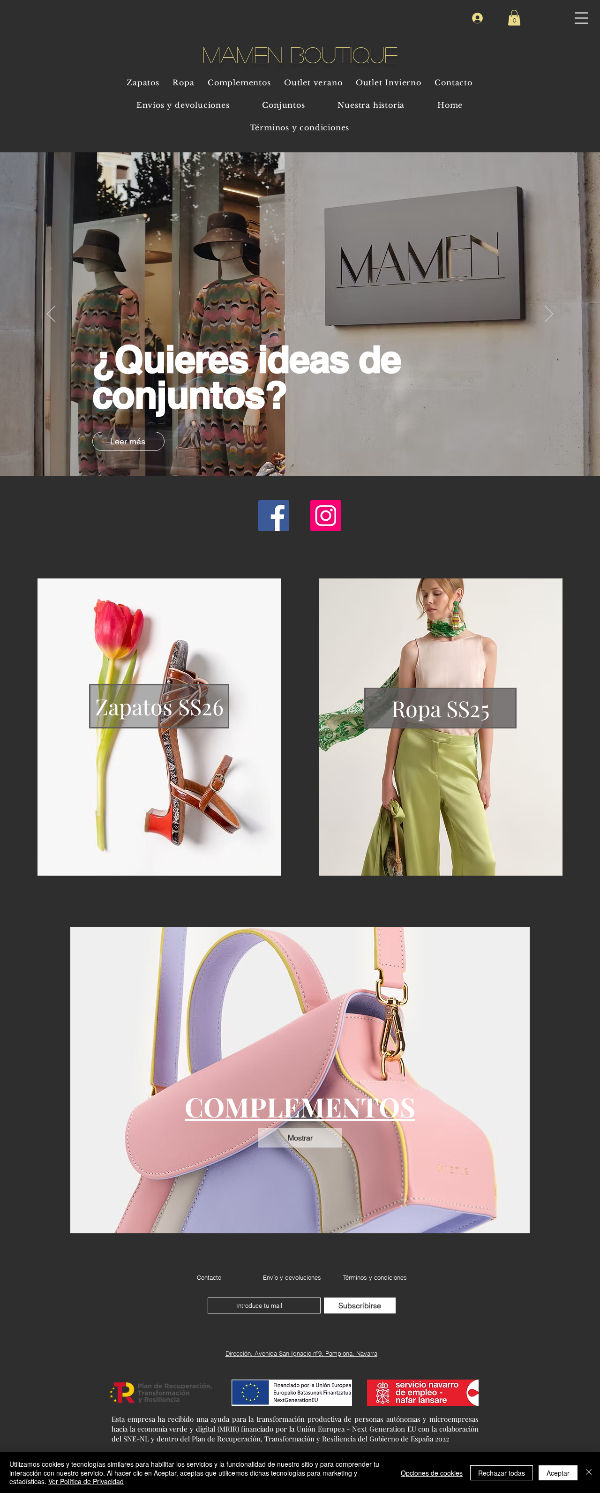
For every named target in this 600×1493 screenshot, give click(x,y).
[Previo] (51, 314)
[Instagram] (325, 515)
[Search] (520, 35)
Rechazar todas (501, 1473)
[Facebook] (273, 515)
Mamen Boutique (300, 54)
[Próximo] (549, 314)
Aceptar (558, 1473)
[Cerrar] (588, 1472)
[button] (581, 18)
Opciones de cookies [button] (432, 1473)
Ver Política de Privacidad (86, 1481)
